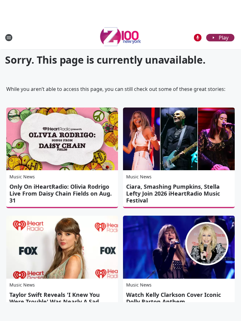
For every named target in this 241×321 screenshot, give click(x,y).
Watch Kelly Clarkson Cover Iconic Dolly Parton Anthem (173, 298)
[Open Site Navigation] (9, 37)
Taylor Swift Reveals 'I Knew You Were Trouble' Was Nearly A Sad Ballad (54, 301)
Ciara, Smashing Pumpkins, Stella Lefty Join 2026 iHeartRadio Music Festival (173, 193)
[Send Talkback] (197, 37)
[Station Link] (120, 37)
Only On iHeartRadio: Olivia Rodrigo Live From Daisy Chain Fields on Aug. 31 (60, 193)
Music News (22, 177)
